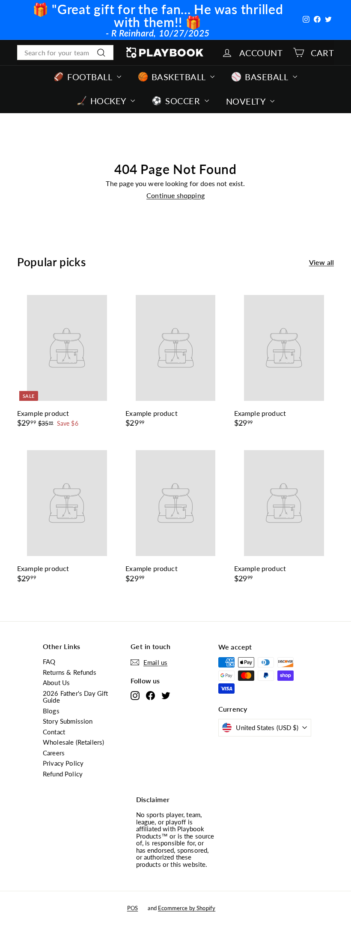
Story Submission (68, 721)
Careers (54, 753)
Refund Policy (63, 774)
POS (132, 908)
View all (321, 262)
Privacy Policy (63, 763)
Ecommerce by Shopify (186, 908)
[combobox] (65, 52)
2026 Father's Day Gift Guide (75, 696)
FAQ (49, 661)
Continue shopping (175, 195)
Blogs (51, 711)
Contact (54, 732)
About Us (56, 682)
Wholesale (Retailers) (73, 742)
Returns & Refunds (69, 672)
